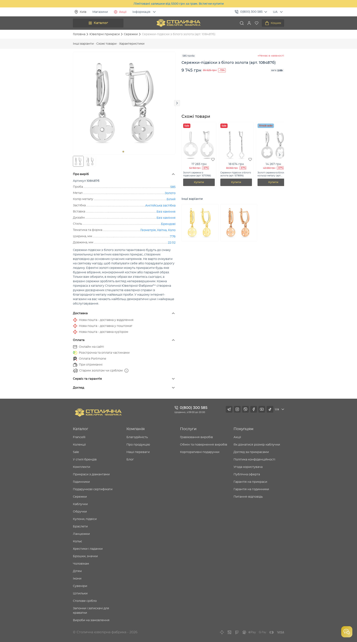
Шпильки (80, 593)
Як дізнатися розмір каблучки (257, 444)
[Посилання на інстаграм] (237, 409)
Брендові (168, 223)
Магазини (100, 11)
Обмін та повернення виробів (203, 444)
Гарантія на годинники (251, 489)
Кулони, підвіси (85, 519)
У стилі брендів (85, 459)
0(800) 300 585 (251, 11)
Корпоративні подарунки (199, 452)
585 (173, 186)
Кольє (77, 541)
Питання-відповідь (248, 496)
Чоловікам (81, 563)
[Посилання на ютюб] (261, 409)
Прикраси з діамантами (91, 474)
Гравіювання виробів (196, 437)
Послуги (188, 429)
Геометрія (148, 230)
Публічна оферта (247, 474)
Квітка (162, 230)
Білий (171, 199)
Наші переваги (138, 452)
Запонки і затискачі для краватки (91, 610)
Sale (76, 452)
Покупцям (243, 429)
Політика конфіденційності (254, 459)
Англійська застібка (160, 205)
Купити (199, 182)
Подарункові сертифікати (92, 489)
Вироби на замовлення (91, 620)
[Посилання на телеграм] (229, 409)
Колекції (79, 444)
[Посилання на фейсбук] (253, 409)
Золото (170, 193)
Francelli (79, 437)
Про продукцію (138, 444)
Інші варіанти (83, 43)
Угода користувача (248, 466)
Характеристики (131, 43)
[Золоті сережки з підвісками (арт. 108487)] (238, 222)
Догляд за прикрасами (251, 452)
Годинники (81, 481)
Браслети (80, 526)
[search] (241, 23)
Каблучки (80, 504)
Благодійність (137, 437)
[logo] (178, 23)
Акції (122, 11)
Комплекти (81, 466)
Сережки (80, 496)
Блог (130, 459)
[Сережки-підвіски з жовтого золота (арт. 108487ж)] (200, 222)
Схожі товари (106, 43)
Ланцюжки (81, 533)
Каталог (101, 23)
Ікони (77, 578)
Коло (172, 230)
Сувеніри (80, 586)
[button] (249, 23)
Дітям (77, 571)
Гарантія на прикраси (250, 481)
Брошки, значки (85, 556)
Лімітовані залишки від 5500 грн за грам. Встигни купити (179, 3)
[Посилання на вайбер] (245, 409)
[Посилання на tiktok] (270, 409)
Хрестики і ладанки (88, 548)
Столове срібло (85, 600)
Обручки (80, 511)
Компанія (135, 429)
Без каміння (166, 211)
